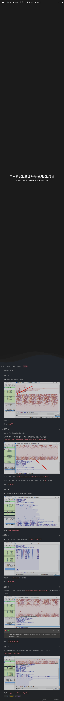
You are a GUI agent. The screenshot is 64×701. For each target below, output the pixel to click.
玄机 (12, 696)
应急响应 (18, 696)
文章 (30, 2)
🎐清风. (8, 2)
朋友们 (39, 2)
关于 (23, 2)
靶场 (7, 696)
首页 (16, 2)
